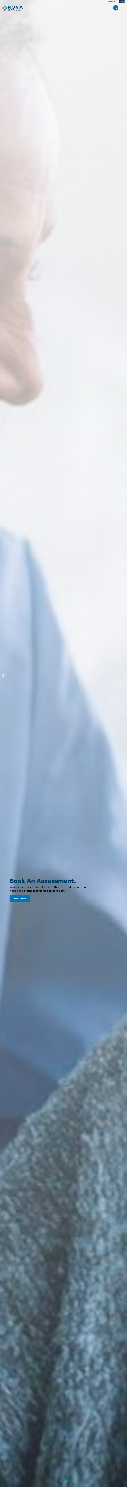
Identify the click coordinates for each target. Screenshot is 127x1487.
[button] (57, 1482)
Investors (112, 1)
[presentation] (3, 675)
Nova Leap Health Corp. (12, 8)
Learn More (20, 905)
